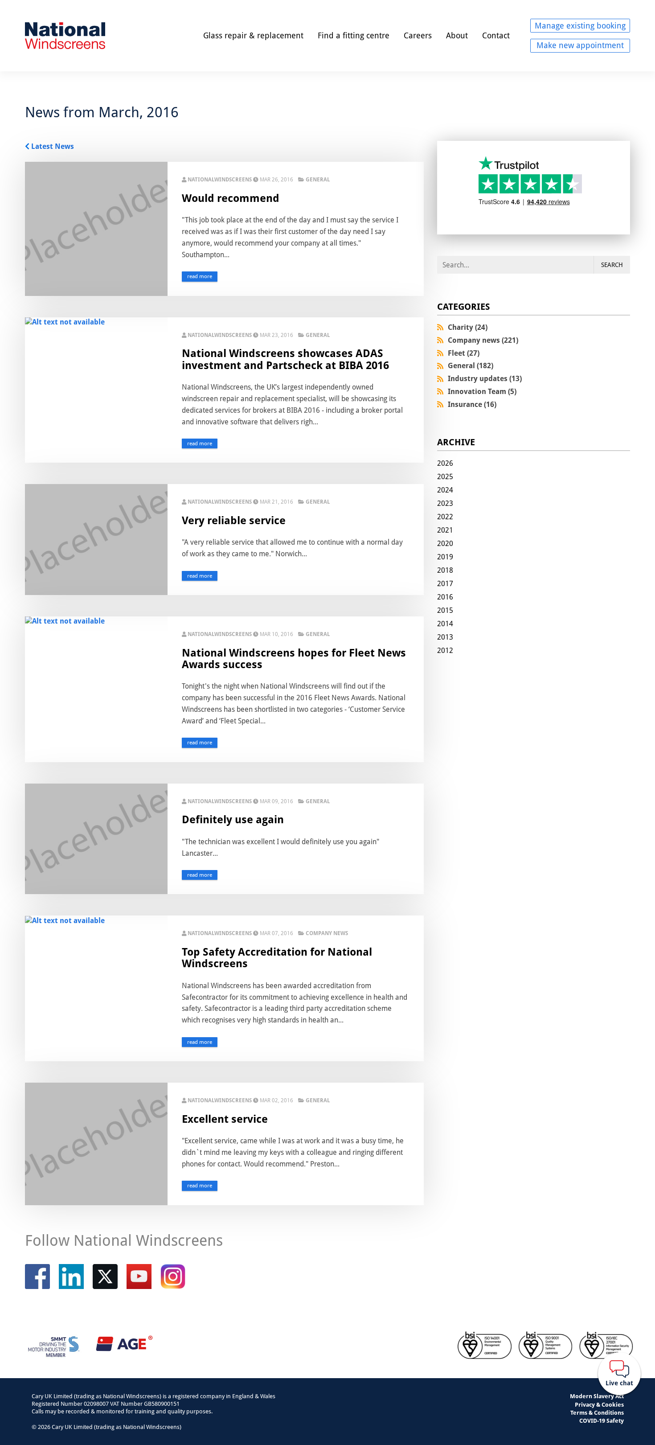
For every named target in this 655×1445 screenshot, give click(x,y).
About (457, 35)
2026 (445, 463)
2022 (445, 516)
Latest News (52, 146)
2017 (445, 583)
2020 (445, 543)
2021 (445, 530)
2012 (445, 650)
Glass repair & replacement (253, 35)
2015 (445, 610)
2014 (445, 623)
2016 (445, 597)
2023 (445, 503)
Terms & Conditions (597, 1412)
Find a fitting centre (353, 35)
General (318, 179)
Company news (327, 933)
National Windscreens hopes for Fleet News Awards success (294, 658)
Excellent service (225, 1119)
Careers (418, 35)
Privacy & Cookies (599, 1404)
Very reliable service (234, 520)
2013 (445, 637)
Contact (496, 35)
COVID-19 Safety (601, 1420)
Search (612, 264)
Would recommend (230, 198)
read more (199, 276)
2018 (445, 570)
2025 (445, 476)
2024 (445, 490)
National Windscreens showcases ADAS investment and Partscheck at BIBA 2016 (285, 359)
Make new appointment (580, 45)
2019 (445, 557)
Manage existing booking (580, 25)
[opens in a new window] (105, 1276)
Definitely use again (233, 819)
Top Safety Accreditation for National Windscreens (277, 957)
